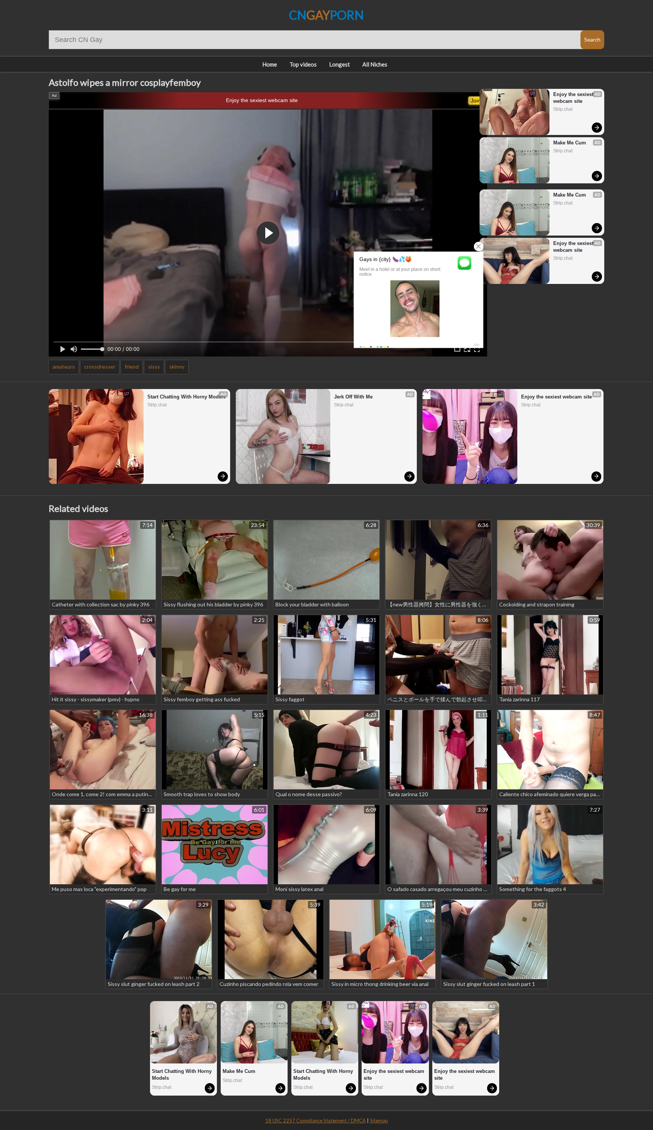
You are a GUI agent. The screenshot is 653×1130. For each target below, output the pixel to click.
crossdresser (99, 366)
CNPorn (326, 15)
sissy (154, 366)
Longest (339, 64)
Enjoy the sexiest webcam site (262, 100)
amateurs (64, 366)
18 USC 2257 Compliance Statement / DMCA (315, 1121)
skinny (176, 366)
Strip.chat (563, 109)
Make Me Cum (569, 143)
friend (132, 366)
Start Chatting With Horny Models (186, 397)
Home (269, 64)
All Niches (374, 64)
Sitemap (379, 1121)
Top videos (303, 64)
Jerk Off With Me (353, 397)
